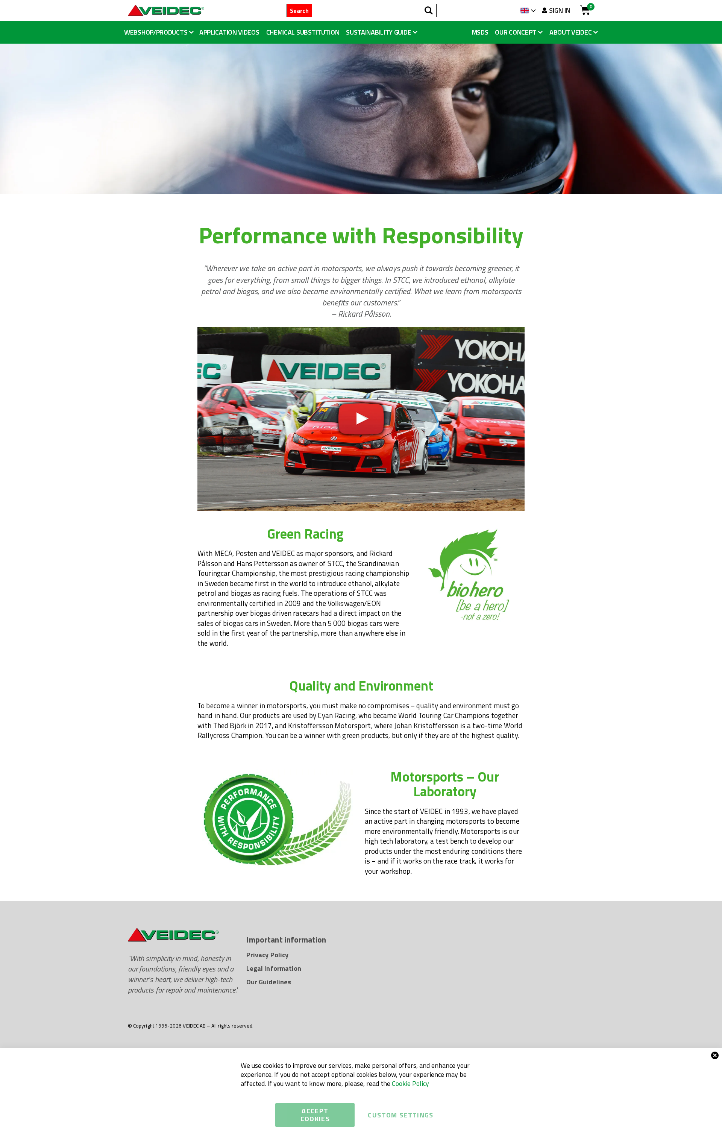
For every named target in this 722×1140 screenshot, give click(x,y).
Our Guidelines (268, 982)
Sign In (559, 10)
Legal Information (273, 968)
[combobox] (374, 10)
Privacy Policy (267, 955)
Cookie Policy (410, 1083)
